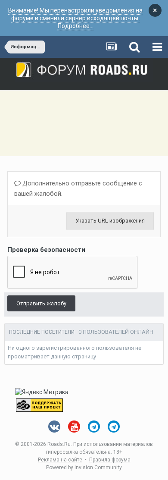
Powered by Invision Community (84, 467)
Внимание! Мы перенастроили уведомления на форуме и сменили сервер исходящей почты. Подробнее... (75, 18)
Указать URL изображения (110, 220)
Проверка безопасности (46, 250)
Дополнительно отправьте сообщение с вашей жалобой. (78, 188)
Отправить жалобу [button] (41, 303)
